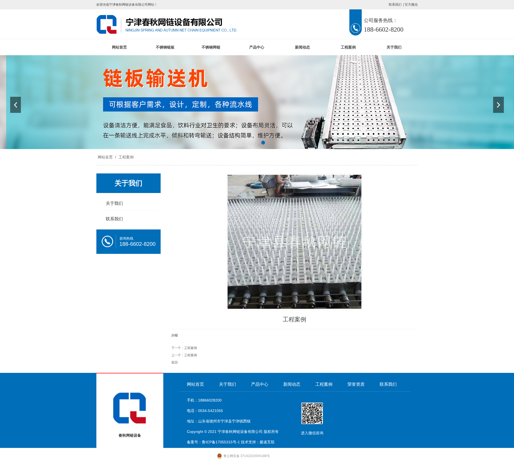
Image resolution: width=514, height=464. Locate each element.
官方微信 (411, 4)
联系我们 (395, 4)
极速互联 (267, 442)
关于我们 (394, 47)
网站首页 (119, 47)
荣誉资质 (356, 384)
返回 (174, 362)
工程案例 (348, 47)
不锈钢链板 (165, 47)
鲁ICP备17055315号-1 (221, 442)
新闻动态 (302, 47)
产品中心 (256, 47)
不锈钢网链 (211, 47)
